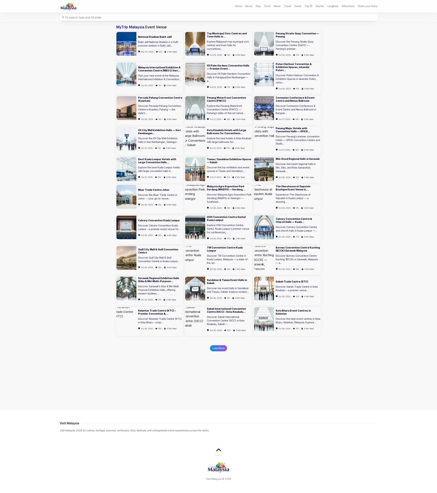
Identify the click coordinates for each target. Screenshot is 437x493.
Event (297, 6)
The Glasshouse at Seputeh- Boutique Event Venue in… (293, 188)
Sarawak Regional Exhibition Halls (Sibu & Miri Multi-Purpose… (158, 280)
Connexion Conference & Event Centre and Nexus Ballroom (295, 99)
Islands (320, 6)
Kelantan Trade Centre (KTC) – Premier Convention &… (157, 312)
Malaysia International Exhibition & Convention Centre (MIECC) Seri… (159, 69)
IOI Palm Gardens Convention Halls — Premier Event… (228, 67)
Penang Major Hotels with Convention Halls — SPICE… (293, 130)
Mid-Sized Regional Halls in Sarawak (298, 158)
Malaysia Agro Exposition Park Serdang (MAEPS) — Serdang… (226, 188)
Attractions (348, 6)
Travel (287, 6)
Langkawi (332, 6)
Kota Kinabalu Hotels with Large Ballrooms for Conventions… (226, 132)
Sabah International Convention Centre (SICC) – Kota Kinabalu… (226, 310)
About (248, 6)
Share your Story (367, 6)
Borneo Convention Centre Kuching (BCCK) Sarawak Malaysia (298, 249)
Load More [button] (218, 348)
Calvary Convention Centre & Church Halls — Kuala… (294, 220)
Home (238, 6)
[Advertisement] (218, 375)
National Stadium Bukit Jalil (155, 36)
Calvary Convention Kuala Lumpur (159, 220)
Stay (258, 6)
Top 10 (308, 6)
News (277, 6)
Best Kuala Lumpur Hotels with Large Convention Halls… (157, 161)
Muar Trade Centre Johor (154, 189)
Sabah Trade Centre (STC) (292, 281)
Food (267, 6)
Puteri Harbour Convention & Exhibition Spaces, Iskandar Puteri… (294, 67)
